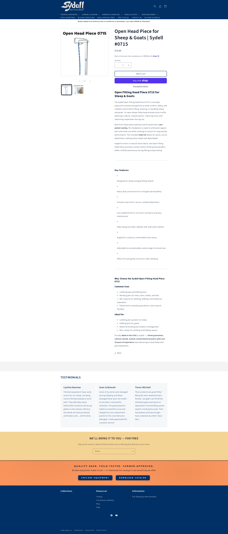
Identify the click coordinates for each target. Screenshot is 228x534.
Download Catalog (133, 478)
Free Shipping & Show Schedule (144, 497)
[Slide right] (90, 81)
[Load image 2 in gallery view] (78, 89)
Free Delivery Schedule (105, 500)
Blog (98, 504)
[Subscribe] (132, 451)
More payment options (140, 86)
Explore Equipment (95, 478)
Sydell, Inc (68, 530)
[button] (70, 14)
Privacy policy (89, 530)
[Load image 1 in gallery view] (66, 89)
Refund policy (79, 530)
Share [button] (119, 353)
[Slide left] (79, 81)
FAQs (98, 507)
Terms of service (101, 530)
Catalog (99, 497)
